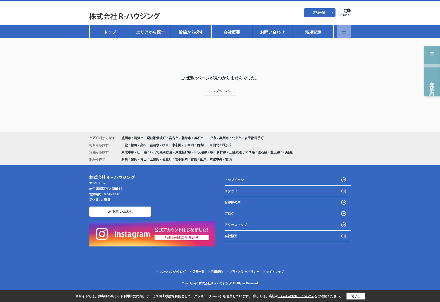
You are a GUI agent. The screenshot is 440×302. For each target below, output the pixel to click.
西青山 (202, 145)
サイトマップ (275, 271)
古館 (194, 159)
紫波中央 (215, 159)
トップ (110, 32)
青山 (143, 159)
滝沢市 (139, 138)
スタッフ (231, 191)
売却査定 (313, 32)
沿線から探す (191, 32)
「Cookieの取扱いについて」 (296, 296)
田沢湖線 (201, 152)
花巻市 (186, 138)
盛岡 (134, 159)
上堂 (125, 145)
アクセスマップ (236, 224)
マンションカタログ (172, 271)
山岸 (203, 159)
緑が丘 (227, 145)
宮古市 (174, 138)
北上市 (237, 138)
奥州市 (224, 138)
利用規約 (217, 271)
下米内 (189, 145)
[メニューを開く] (343, 31)
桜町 (134, 145)
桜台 (166, 145)
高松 (144, 145)
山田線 (142, 152)
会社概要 (232, 32)
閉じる (355, 296)
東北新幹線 (183, 152)
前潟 (228, 159)
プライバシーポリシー (244, 271)
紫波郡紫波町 (156, 138)
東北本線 (128, 152)
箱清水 (155, 145)
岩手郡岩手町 (254, 138)
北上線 (275, 152)
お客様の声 (233, 202)
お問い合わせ (272, 32)
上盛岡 (154, 159)
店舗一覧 (318, 12)
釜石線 (263, 152)
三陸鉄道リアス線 (242, 152)
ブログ (229, 213)
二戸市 (211, 138)
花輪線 (288, 152)
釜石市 (199, 138)
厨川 (124, 159)
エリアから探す (150, 32)
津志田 (177, 145)
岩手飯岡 (181, 159)
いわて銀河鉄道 (161, 152)
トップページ (234, 180)
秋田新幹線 (218, 152)
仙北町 (167, 159)
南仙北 (214, 145)
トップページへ (220, 91)
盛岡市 (126, 138)
